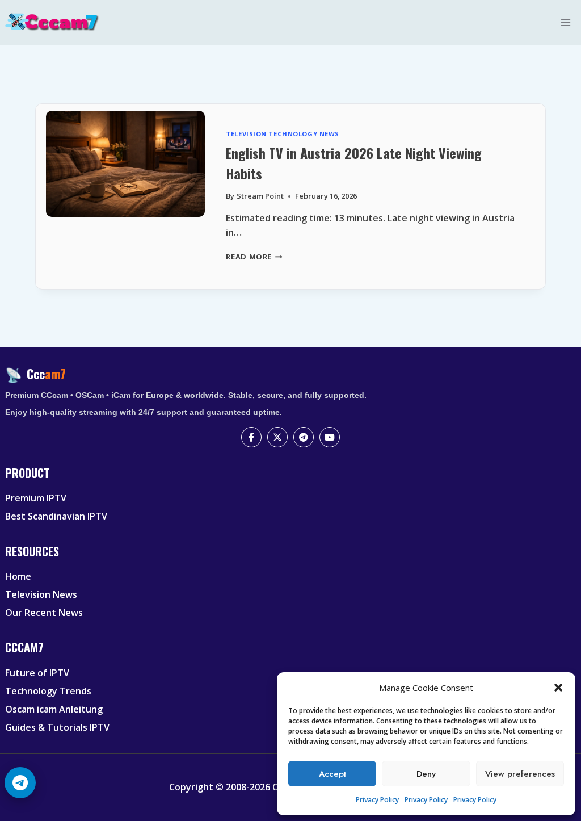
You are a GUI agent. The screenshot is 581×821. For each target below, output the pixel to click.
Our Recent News (44, 612)
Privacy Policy (377, 800)
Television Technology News (282, 133)
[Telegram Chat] (20, 782)
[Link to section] (291, 482)
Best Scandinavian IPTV (56, 516)
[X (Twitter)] (277, 437)
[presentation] (125, 196)
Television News (41, 594)
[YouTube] (329, 437)
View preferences (520, 774)
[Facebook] (251, 437)
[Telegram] (303, 437)
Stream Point (260, 196)
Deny (426, 774)
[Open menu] (565, 22)
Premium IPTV (35, 498)
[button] (558, 687)
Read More (254, 257)
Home (18, 576)
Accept (332, 774)
